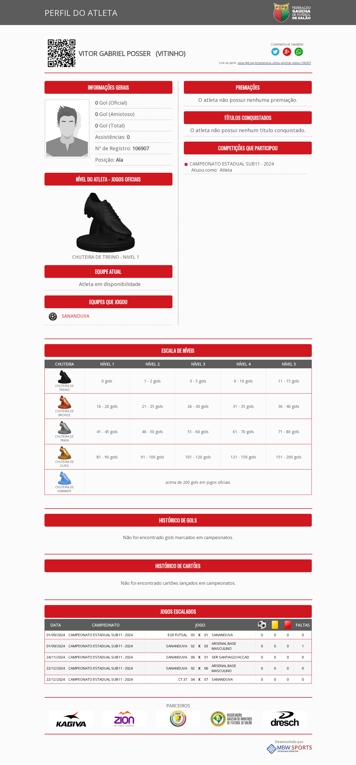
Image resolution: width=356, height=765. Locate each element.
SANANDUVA (75, 316)
